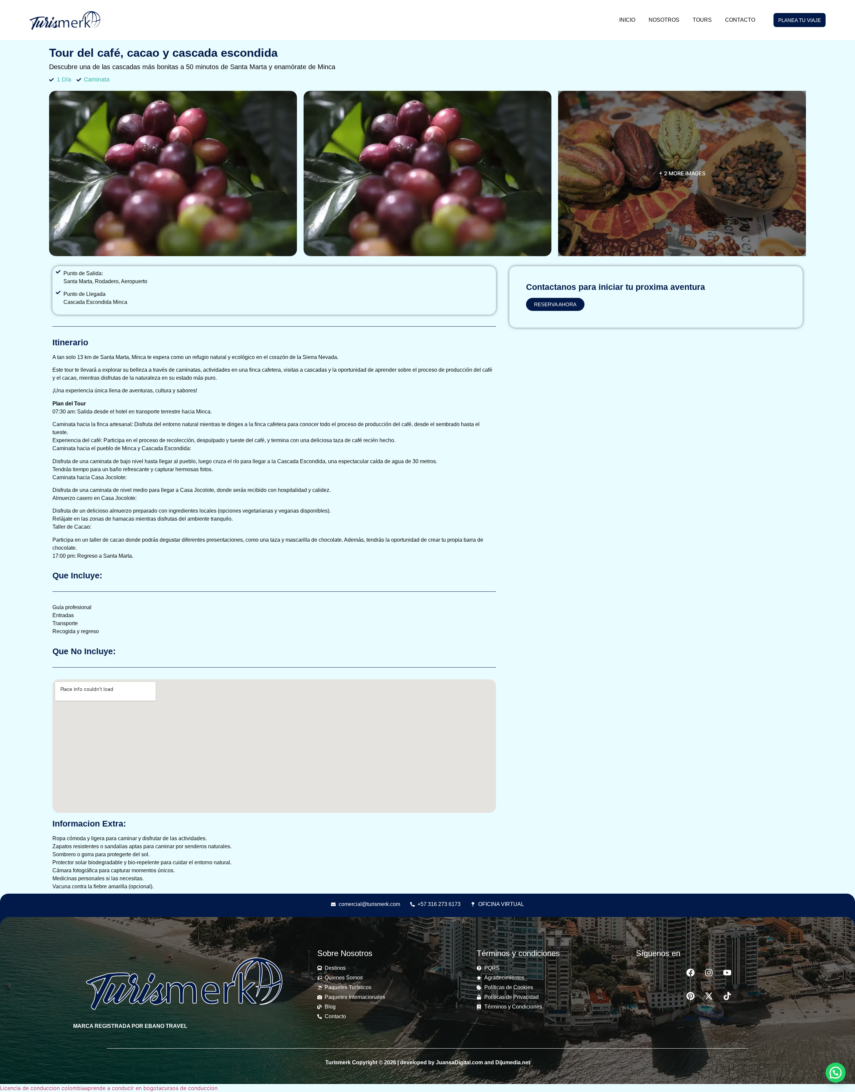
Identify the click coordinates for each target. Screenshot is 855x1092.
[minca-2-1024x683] (173, 173)
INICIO (627, 20)
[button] (836, 1073)
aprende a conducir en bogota (123, 1088)
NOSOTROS (664, 20)
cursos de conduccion (189, 1088)
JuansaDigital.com (459, 1062)
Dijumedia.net (512, 1062)
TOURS (702, 20)
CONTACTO (740, 20)
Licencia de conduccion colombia (42, 1088)
